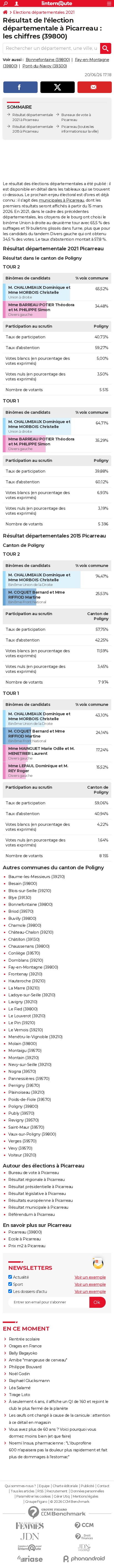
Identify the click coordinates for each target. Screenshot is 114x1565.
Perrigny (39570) (24, 1085)
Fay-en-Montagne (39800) (33, 967)
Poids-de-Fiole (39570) (29, 1099)
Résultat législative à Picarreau (37, 1193)
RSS (40, 1491)
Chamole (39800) (24, 925)
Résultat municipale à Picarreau (38, 1207)
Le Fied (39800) (23, 1009)
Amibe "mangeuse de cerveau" (38, 1360)
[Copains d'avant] (30, 1547)
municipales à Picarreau (61, 200)
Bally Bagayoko (23, 1353)
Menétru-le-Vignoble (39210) (35, 1036)
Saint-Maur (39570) (26, 1127)
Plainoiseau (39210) (26, 1092)
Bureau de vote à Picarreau (33, 1172)
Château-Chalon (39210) (30, 932)
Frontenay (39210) (25, 974)
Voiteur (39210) (22, 1155)
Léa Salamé (20, 1387)
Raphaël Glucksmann (29, 1380)
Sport (17, 1284)
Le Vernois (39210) (25, 1029)
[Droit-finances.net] (84, 1536)
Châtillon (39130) (24, 939)
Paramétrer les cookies (33, 1496)
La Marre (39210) (23, 988)
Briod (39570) (20, 911)
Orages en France (25, 1346)
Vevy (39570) (20, 1148)
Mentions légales (85, 1496)
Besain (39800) (22, 883)
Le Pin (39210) (21, 1022)
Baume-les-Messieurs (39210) (36, 876)
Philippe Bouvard (25, 1366)
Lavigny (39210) (22, 1001)
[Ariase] (30, 1559)
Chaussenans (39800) (29, 946)
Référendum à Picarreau (31, 1214)
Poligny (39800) (23, 1106)
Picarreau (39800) (25, 1232)
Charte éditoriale (65, 1486)
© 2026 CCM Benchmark (69, 1502)
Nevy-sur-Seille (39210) (29, 1064)
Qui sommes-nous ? (20, 1486)
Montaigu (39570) (24, 1050)
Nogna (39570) (22, 1071)
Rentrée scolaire (24, 1339)
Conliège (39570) (24, 953)
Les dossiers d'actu (29, 1291)
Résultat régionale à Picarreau (36, 1179)
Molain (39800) (22, 1043)
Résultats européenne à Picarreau (40, 1200)
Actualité (20, 1277)
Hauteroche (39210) (26, 981)
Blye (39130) (19, 897)
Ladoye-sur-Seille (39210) (31, 995)
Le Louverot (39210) (26, 1015)
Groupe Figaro (36, 1502)
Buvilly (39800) (22, 918)
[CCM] (84, 1525)
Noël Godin (19, 1373)
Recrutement (57, 1491)
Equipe (44, 1486)
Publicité (87, 1486)
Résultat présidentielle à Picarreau (40, 1186)
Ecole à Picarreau (24, 1239)
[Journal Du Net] (30, 1536)
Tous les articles (22, 1491)
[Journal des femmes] (30, 1525)
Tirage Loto (19, 1394)
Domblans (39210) (25, 960)
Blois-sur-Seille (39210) (29, 890)
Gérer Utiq (61, 1496)
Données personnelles (87, 1491)
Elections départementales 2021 (43, 12)
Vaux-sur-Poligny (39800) (32, 1134)
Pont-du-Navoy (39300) (44, 66)
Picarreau (69, 127)
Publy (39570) (21, 1113)
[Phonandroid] (84, 1558)
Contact (103, 1486)
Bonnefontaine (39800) (48, 59)
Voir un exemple (90, 1277)
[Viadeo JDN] (84, 1547)
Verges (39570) (22, 1141)
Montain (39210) (23, 1057)
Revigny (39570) (23, 1120)
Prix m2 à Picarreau (26, 1245)
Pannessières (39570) (28, 1078)
